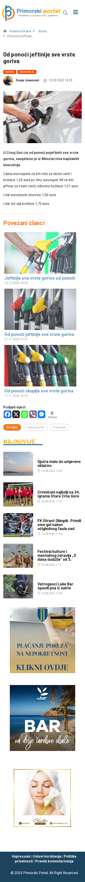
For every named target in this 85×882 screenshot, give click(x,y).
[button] (65, 12)
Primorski (59, 427)
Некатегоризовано (50, 457)
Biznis (43, 31)
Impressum (21, 856)
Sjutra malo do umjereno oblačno (59, 463)
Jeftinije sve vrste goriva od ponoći (39, 278)
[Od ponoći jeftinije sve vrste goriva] (40, 309)
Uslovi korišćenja (47, 856)
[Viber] (33, 414)
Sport (41, 487)
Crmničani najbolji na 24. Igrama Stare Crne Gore (58, 494)
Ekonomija (27, 72)
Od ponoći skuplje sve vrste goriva (38, 391)
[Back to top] (75, 844)
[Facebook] (7, 414)
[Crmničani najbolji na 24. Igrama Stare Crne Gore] (18, 494)
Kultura (43, 547)
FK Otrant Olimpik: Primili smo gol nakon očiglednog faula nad (59, 524)
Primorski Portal (35, 873)
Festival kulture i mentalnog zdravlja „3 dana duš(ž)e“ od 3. (56, 555)
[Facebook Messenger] (41, 414)
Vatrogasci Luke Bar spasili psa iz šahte (55, 585)
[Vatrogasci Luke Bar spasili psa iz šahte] (18, 586)
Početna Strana (20, 31)
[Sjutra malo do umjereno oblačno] (18, 464)
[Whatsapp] (24, 414)
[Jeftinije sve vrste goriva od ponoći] (40, 253)
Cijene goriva (35, 427)
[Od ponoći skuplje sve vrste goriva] (40, 365)
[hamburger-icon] (76, 12)
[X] (16, 414)
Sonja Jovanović (27, 80)
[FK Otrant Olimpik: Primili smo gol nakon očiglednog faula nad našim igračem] (18, 525)
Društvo (43, 579)
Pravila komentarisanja (54, 861)
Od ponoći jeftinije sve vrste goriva (39, 334)
